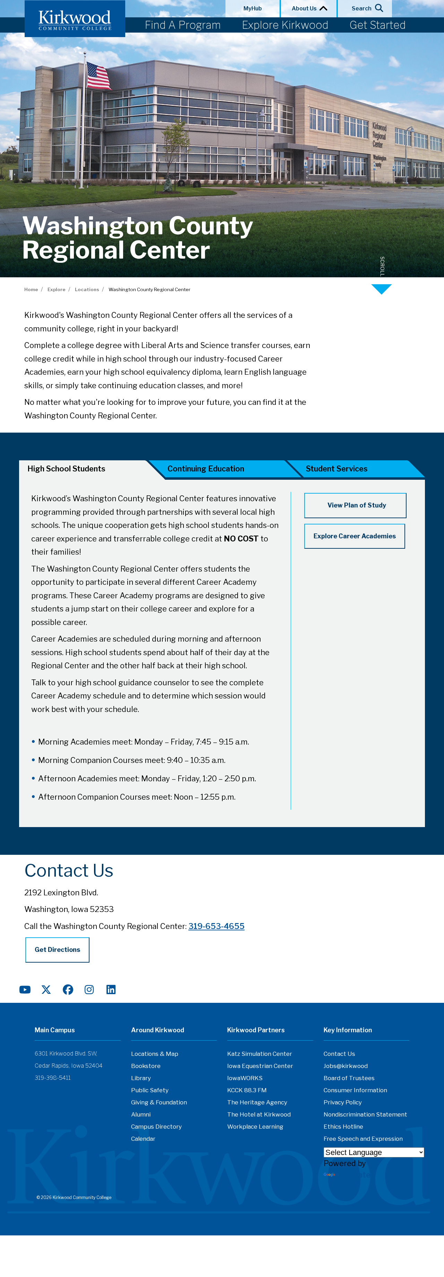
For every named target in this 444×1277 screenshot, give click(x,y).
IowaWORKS (245, 1078)
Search (362, 8)
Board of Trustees (349, 1078)
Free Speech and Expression (363, 1138)
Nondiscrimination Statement (365, 1114)
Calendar (143, 1138)
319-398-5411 (53, 1078)
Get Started (377, 25)
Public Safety (150, 1090)
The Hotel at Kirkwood (259, 1114)
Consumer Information (355, 1090)
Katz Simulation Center (259, 1053)
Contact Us (339, 1053)
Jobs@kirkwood (346, 1065)
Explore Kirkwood (285, 25)
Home (31, 289)
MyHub (253, 8)
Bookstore (146, 1065)
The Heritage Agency (257, 1102)
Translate (353, 1174)
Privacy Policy (343, 1102)
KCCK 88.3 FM (247, 1090)
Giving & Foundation (159, 1102)
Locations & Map (154, 1053)
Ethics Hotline (343, 1126)
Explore (57, 289)
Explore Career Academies (355, 536)
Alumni (141, 1114)
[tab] (225, 470)
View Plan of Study (355, 505)
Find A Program (183, 25)
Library (141, 1078)
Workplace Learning (255, 1126)
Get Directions (57, 949)
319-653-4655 (216, 926)
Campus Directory (156, 1126)
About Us (305, 8)
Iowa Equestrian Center (260, 1065)
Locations (87, 289)
